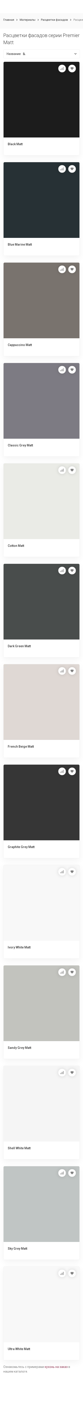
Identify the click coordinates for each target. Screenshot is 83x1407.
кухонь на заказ (56, 1367)
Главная (8, 19)
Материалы (27, 19)
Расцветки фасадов (54, 19)
